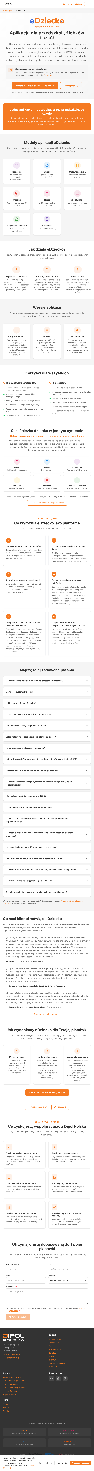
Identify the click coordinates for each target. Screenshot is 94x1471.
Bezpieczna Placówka (58, 1363)
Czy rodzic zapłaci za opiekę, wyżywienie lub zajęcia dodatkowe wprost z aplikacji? (39, 834)
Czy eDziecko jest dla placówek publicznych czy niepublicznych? (36, 892)
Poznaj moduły (71, 85)
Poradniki (6, 1411)
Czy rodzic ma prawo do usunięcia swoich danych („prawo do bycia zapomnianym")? (37, 820)
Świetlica (52, 1353)
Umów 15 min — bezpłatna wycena (45, 1092)
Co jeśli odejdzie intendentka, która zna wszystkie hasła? (32, 770)
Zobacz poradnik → (52, 75)
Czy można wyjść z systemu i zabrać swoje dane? (29, 807)
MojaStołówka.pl (9, 1394)
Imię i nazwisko (13, 1264)
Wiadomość (11, 1287)
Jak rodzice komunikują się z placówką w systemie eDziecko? (35, 858)
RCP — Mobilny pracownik (13, 1381)
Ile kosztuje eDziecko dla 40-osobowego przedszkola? (31, 847)
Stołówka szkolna (56, 1349)
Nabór (51, 1356)
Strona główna (8, 10)
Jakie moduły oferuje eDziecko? (21, 703)
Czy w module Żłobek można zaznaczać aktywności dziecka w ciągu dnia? (41, 869)
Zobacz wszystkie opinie (45, 1014)
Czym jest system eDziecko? (19, 692)
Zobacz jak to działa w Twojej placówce (47, 503)
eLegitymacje (54, 1360)
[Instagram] (65, 1378)
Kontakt (6, 1408)
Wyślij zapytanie (20, 1317)
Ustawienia (62, 1463)
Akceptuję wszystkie (80, 1463)
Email (51, 1264)
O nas (5, 1404)
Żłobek (51, 1346)
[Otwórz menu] (88, 3)
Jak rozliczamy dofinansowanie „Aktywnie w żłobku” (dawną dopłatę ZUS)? (41, 759)
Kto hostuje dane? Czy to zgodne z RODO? (26, 796)
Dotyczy (52, 1275)
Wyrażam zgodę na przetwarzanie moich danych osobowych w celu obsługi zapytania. (47, 1309)
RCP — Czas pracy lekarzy (14, 1388)
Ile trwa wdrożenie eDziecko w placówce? (25, 748)
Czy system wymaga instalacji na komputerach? (28, 714)
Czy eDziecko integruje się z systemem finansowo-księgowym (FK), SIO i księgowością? (39, 783)
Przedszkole (54, 1343)
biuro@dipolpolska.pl (11, 1357)
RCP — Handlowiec (10, 1384)
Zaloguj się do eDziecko (73, 4)
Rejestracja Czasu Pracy (12, 1377)
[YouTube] (51, 1378)
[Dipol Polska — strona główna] (7, 4)
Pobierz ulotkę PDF (39, 1107)
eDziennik (53, 1367)
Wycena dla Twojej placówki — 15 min (33, 85)
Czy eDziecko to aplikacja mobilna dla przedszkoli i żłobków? (34, 680)
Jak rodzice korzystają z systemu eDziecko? (26, 725)
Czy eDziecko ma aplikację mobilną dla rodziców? (29, 881)
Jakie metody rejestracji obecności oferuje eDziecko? (31, 737)
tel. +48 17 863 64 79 (11, 1354)
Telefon (9, 1275)
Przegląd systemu (56, 1339)
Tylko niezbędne (46, 1463)
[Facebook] (58, 1378)
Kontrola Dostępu (10, 1391)
